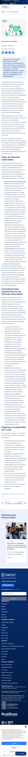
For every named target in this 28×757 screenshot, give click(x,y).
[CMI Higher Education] (6, 7)
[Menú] (24, 7)
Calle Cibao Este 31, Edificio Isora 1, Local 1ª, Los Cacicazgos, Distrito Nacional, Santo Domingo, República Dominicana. (13, 698)
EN (16, 3)
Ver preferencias (14, 751)
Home (3, 12)
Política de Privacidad (15, 755)
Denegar (14, 747)
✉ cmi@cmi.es (15, 0)
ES (12, 3)
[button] (26, 726)
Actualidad (5, 3)
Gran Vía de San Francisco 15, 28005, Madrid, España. (13, 687)
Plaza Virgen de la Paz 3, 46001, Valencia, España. (13, 692)
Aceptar (14, 743)
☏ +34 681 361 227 (6, 0)
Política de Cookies (6, 755)
